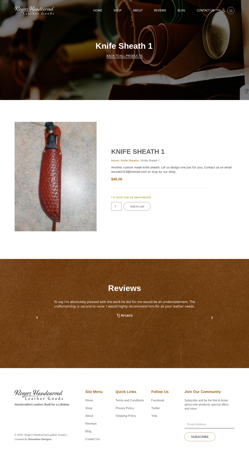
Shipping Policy (126, 415)
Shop (118, 10)
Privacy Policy (125, 408)
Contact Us (205, 10)
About (138, 10)
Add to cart (137, 206)
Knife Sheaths (130, 160)
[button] (37, 318)
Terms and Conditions (130, 400)
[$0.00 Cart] (230, 10)
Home (97, 10)
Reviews (160, 10)
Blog (181, 10)
